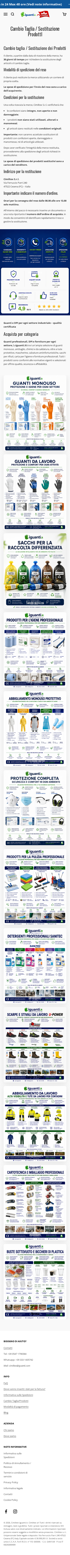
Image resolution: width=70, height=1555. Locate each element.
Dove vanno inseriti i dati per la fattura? (24, 1389)
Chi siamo (9, 1430)
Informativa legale (13, 1488)
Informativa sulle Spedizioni (18, 1395)
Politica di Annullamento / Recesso (17, 1464)
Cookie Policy (11, 1500)
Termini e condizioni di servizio (15, 1474)
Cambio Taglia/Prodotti (16, 1400)
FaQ (6, 1383)
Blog (6, 1412)
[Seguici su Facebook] (6, 1511)
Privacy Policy (11, 1482)
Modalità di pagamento (16, 1406)
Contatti (8, 1347)
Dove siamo (10, 1436)
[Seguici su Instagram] (15, 1511)
